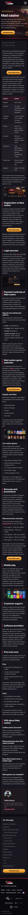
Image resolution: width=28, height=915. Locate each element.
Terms (18, 892)
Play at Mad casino (14, 72)
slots (11, 368)
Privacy (3, 892)
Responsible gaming (11, 892)
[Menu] (25, 3)
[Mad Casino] (9, 3)
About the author (9, 809)
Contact (8, 890)
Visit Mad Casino (8, 32)
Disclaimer (19, 890)
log (18, 254)
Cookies (14, 890)
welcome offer (6, 523)
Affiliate (3, 890)
